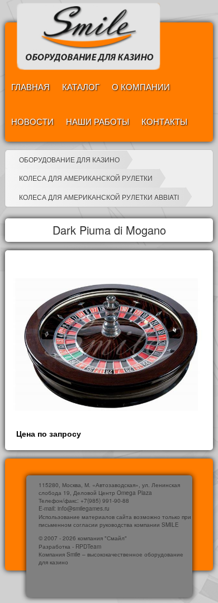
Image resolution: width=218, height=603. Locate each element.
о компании (141, 86)
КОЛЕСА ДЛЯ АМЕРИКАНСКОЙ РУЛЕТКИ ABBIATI (99, 197)
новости (32, 121)
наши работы (97, 121)
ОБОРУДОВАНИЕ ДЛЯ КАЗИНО (69, 159)
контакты (164, 121)
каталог (80, 86)
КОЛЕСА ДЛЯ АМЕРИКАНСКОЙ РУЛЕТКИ (86, 178)
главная (30, 86)
